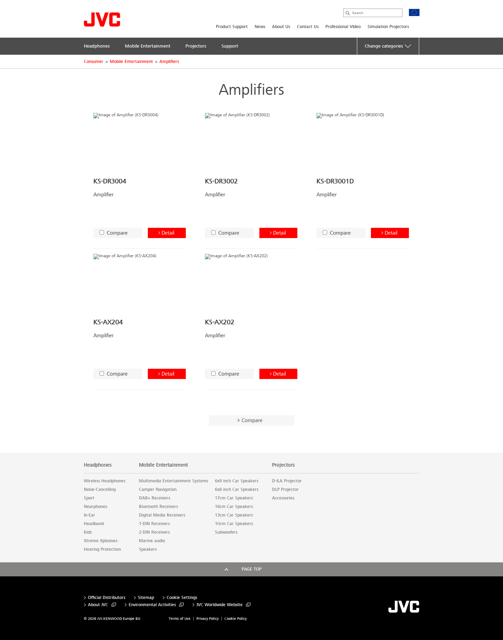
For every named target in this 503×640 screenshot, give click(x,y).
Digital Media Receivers (162, 515)
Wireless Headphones (104, 481)
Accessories (283, 498)
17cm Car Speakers (234, 498)
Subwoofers (226, 532)
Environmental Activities (152, 605)
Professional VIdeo (343, 26)
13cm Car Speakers (234, 515)
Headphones (98, 465)
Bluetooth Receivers (158, 506)
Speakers (148, 549)
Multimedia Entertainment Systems (173, 481)
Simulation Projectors (388, 26)
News (260, 26)
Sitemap (146, 598)
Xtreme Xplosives (100, 541)
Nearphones (95, 506)
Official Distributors (106, 598)
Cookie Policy (235, 619)
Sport (89, 498)
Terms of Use (180, 619)
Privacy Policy (207, 619)
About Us (281, 26)
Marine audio (152, 541)
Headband (94, 523)
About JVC (98, 605)
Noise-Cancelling (100, 489)
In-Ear (89, 515)
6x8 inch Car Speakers (236, 489)
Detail (168, 233)
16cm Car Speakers (234, 506)
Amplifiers (169, 61)
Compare (117, 233)
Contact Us (308, 26)
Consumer (93, 61)
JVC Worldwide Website (219, 605)
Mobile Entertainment (131, 61)
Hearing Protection (102, 549)
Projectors (283, 465)
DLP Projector (285, 489)
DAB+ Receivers (154, 498)
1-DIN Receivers (154, 523)
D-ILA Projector (287, 481)
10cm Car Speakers (234, 523)
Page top (251, 569)
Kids (88, 532)
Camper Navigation (158, 489)
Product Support (232, 26)
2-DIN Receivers (154, 532)
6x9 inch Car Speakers (236, 481)
